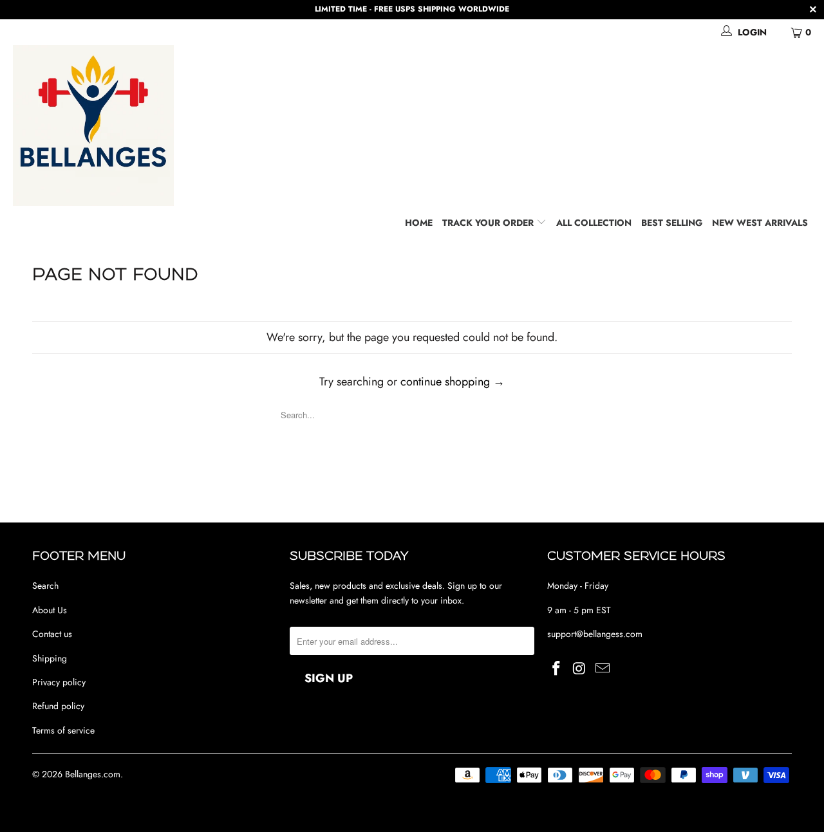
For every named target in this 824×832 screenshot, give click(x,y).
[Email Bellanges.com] (602, 669)
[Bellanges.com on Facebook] (556, 669)
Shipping (49, 658)
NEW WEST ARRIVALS (760, 222)
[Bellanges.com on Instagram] (580, 669)
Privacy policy (59, 682)
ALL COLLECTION (594, 222)
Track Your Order (489, 222)
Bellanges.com (92, 774)
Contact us (52, 633)
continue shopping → (452, 381)
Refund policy (58, 705)
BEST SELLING (671, 222)
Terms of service (63, 730)
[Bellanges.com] (418, 125)
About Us (49, 610)
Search (45, 585)
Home (419, 222)
